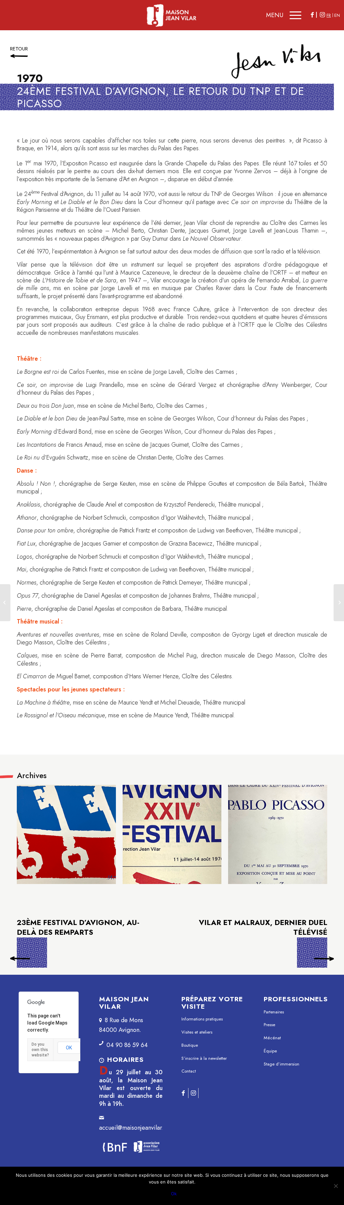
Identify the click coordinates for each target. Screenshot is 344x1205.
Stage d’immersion (281, 1064)
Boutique (189, 1045)
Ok (174, 1193)
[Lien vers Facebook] (312, 15)
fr (329, 15)
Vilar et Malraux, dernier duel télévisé (263, 927)
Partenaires (274, 1012)
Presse (269, 1024)
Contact (188, 1071)
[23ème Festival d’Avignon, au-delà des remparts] (5, 602)
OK (69, 1047)
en (337, 15)
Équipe (270, 1051)
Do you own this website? (40, 1049)
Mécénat (272, 1038)
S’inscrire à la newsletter (204, 1058)
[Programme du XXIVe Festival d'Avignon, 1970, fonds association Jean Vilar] (172, 834)
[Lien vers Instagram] (322, 15)
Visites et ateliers (196, 1032)
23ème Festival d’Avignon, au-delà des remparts (32, 954)
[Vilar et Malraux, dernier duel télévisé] (339, 602)
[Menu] (293, 15)
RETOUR (19, 48)
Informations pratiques (202, 1019)
